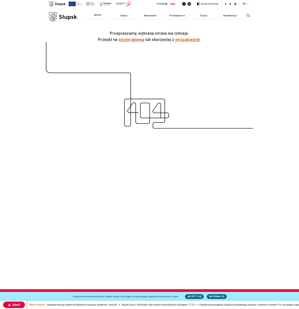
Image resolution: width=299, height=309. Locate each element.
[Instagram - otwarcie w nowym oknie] (189, 4)
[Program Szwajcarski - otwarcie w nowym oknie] (123, 4)
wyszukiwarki (187, 39)
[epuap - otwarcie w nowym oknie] (161, 4)
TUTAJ (191, 304)
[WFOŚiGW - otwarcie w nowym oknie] (105, 4)
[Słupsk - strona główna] (57, 3)
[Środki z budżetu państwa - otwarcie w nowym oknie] (90, 4)
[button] (248, 15)
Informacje (217, 296)
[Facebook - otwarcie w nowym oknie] (184, 4)
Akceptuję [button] (194, 296)
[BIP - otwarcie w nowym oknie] (172, 4)
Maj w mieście (37, 304)
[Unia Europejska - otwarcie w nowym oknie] (75, 4)
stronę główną (131, 39)
